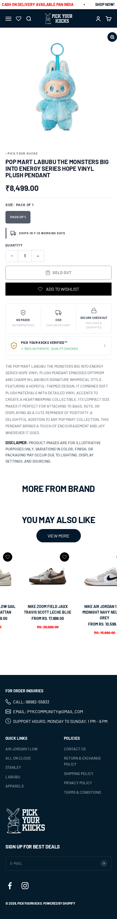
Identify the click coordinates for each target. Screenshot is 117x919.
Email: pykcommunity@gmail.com (48, 711)
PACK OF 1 (18, 217)
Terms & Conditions (82, 792)
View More (59, 535)
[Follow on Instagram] (25, 885)
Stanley (13, 767)
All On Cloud (18, 758)
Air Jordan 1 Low (21, 749)
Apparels (14, 786)
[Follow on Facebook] (9, 885)
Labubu (12, 776)
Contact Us (75, 749)
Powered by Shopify (59, 903)
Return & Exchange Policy (82, 761)
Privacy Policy (78, 782)
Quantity (14, 245)
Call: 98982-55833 (31, 702)
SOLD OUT (62, 272)
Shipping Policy (78, 773)
